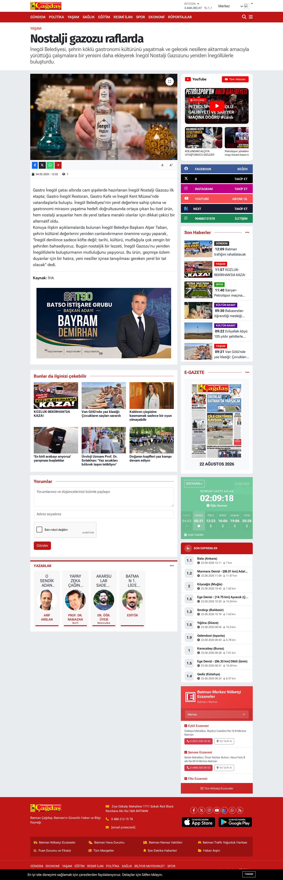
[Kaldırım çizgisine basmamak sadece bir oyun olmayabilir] (151, 395)
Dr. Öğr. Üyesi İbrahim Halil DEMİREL (103, 618)
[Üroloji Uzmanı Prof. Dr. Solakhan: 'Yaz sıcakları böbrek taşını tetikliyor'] (104, 440)
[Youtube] (216, 810)
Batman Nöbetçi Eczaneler (57, 842)
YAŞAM (73, 17)
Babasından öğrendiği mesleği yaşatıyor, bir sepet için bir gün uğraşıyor (230, 314)
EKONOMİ (156, 17)
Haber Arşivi (211, 850)
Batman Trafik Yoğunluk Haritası (225, 842)
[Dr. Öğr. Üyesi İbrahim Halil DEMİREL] (103, 600)
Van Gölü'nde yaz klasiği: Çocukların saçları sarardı (101, 414)
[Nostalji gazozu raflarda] (104, 117)
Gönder (42, 545)
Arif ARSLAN (47, 617)
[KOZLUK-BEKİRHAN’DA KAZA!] (56, 395)
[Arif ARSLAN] (47, 600)
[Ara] (244, 17)
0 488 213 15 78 (122, 819)
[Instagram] (209, 810)
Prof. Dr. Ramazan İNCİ (75, 618)
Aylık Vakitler (195, 534)
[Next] (224, 810)
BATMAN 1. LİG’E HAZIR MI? (132, 581)
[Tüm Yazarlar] (172, 566)
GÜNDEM (37, 17)
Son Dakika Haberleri (162, 850)
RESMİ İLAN (123, 17)
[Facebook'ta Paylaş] (35, 165)
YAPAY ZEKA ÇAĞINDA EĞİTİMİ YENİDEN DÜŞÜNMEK (75, 581)
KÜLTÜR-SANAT (226, 305)
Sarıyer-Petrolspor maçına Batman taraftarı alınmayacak (228, 293)
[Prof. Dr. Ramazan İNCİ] (75, 600)
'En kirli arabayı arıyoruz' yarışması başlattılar (52, 458)
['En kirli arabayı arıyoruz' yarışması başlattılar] (56, 440)
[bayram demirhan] (103, 322)
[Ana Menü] (250, 17)
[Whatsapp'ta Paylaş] (50, 165)
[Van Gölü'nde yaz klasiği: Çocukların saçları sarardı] (104, 395)
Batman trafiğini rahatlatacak (230, 252)
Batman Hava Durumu (109, 842)
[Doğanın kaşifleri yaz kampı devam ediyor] (151, 440)
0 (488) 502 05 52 (200, 767)
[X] (201, 810)
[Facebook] (193, 810)
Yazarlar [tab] (42, 566)
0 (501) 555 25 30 (200, 741)
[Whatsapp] (232, 810)
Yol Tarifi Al (225, 741)
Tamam (249, 874)
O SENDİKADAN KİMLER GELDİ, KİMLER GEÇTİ (47, 581)
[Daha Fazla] (58, 165)
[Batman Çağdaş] (45, 6)
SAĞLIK (89, 17)
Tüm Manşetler (103, 850)
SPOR (140, 17)
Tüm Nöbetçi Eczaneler (218, 788)
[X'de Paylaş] (42, 165)
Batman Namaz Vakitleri (165, 842)
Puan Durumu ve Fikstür (55, 850)
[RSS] (239, 810)
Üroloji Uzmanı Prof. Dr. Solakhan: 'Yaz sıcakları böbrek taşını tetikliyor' (100, 460)
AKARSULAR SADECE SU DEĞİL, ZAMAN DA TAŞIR (103, 581)
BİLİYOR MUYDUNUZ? (149, 866)
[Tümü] (247, 232)
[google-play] (235, 822)
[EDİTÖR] (132, 600)
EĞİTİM (104, 17)
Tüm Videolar (237, 79)
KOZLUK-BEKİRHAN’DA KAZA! (229, 272)
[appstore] (198, 822)
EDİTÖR (132, 615)
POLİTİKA (56, 17)
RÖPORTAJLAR (180, 17)
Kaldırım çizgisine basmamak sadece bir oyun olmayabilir (150, 416)
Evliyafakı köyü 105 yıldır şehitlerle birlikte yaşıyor (230, 334)
